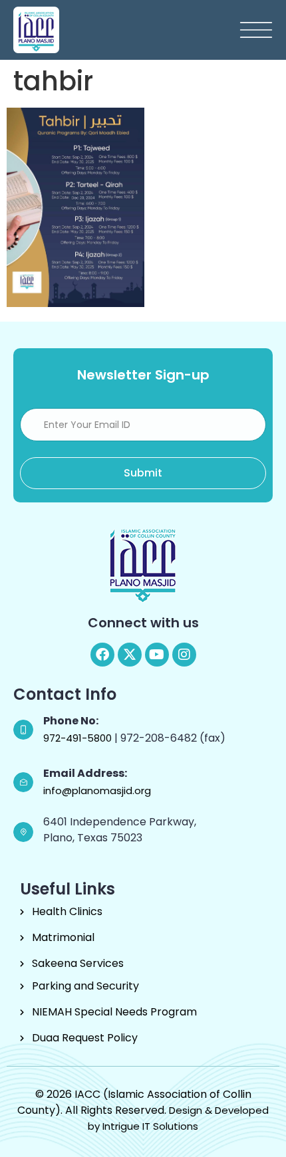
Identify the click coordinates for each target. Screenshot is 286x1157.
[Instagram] (184, 655)
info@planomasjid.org (97, 790)
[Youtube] (157, 655)
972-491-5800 (78, 738)
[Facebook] (102, 655)
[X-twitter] (130, 655)
